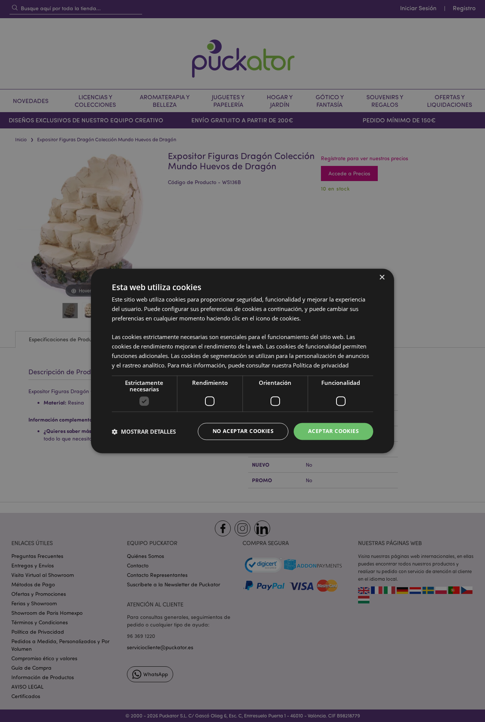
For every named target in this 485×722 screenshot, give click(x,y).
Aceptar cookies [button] (333, 431)
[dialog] (242, 361)
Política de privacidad (321, 365)
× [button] (382, 277)
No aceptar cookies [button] (243, 431)
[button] (144, 431)
